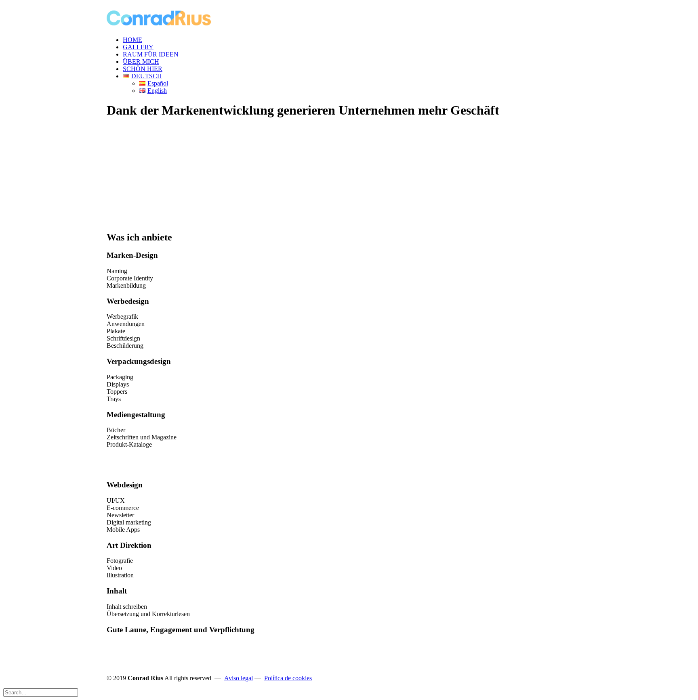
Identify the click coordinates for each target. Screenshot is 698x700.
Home (132, 39)
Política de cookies (288, 678)
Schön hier (142, 68)
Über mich (141, 61)
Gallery (138, 47)
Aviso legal (238, 678)
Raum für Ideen (151, 54)
